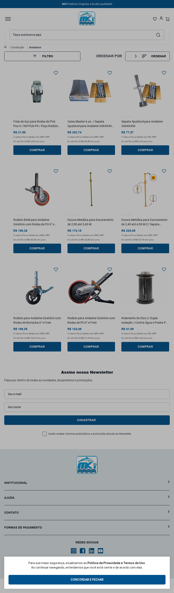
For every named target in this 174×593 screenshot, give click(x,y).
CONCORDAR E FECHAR (87, 579)
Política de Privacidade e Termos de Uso (116, 563)
